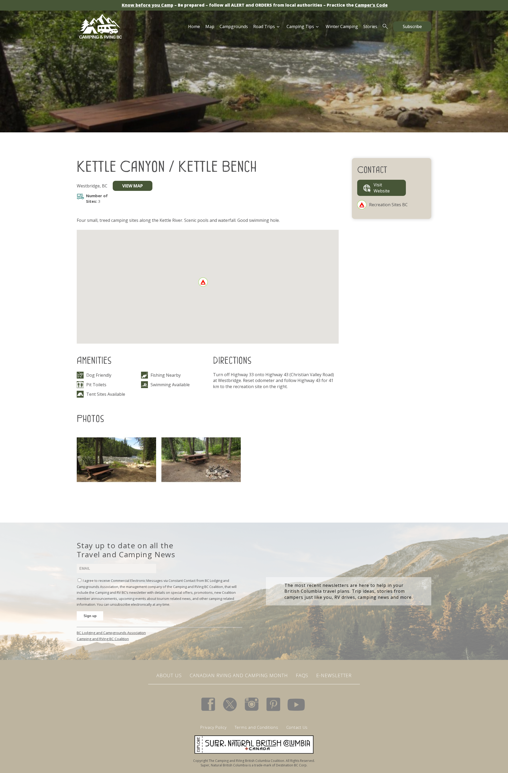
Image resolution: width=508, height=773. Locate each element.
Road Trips (264, 26)
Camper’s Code (371, 5)
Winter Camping (342, 26)
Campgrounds (234, 26)
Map (209, 26)
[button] (203, 282)
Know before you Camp (147, 5)
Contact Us (297, 727)
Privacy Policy (213, 727)
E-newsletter (334, 675)
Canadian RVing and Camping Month (239, 675)
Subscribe (412, 26)
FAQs (302, 675)
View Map (132, 186)
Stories (370, 26)
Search (385, 26)
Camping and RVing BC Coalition (103, 638)
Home (194, 26)
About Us (169, 675)
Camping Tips (300, 26)
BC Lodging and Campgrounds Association (111, 632)
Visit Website (382, 188)
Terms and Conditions (256, 727)
